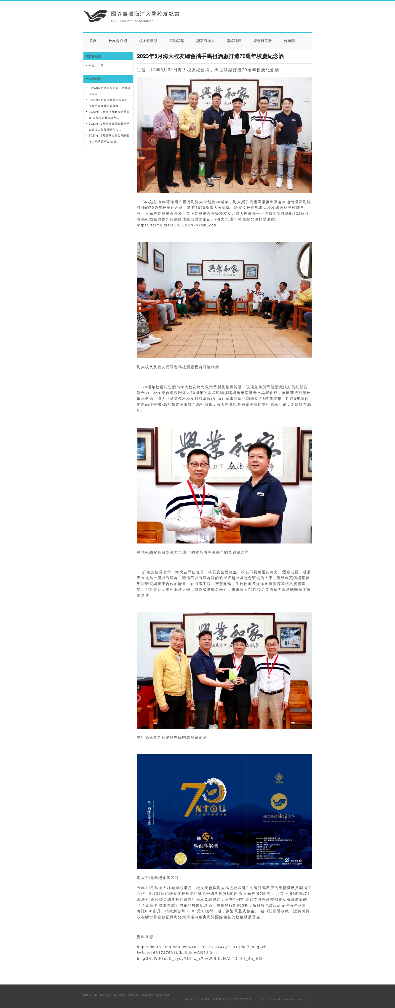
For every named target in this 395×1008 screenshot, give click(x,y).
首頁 (92, 41)
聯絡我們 (234, 41)
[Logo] (132, 21)
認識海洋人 (205, 41)
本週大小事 (96, 65)
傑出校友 (119, 995)
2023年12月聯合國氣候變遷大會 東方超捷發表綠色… (109, 114)
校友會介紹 (118, 41)
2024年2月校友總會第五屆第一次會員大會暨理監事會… (110, 103)
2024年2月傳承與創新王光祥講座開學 (110, 91)
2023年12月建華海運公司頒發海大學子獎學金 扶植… (109, 138)
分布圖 (289, 41)
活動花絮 (177, 41)
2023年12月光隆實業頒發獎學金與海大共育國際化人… (109, 126)
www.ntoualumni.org (296, 999)
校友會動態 (148, 41)
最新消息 (105, 995)
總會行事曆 (263, 41)
